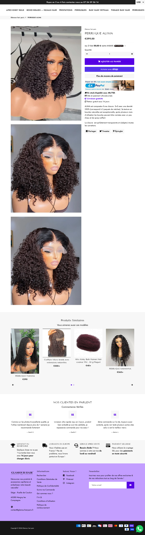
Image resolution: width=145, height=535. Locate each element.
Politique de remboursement (43, 506)
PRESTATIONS (65, 10)
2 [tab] (73, 384)
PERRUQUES (81, 10)
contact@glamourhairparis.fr (22, 509)
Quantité (88, 49)
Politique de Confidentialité (48, 485)
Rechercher (41, 475)
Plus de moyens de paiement (109, 76)
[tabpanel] (25, 355)
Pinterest (69, 479)
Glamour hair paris (17, 17)
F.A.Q (39, 497)
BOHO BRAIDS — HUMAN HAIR (42, 10)
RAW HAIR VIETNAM (99, 10)
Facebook (70, 475)
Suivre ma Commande (46, 489)
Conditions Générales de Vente (47, 480)
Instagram (70, 483)
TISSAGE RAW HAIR (120, 10)
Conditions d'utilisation (46, 501)
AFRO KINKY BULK (15, 10)
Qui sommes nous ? (45, 493)
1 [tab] (71, 384)
